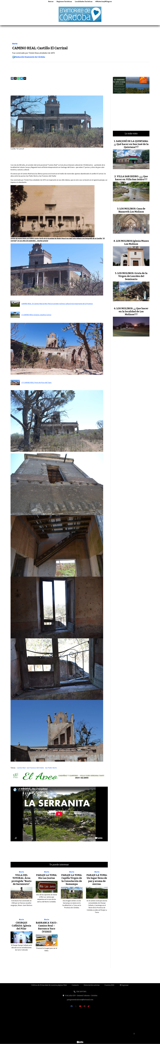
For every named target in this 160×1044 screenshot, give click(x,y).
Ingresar (125, 985)
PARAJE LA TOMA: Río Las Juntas (46, 876)
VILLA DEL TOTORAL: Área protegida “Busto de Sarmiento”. (21, 880)
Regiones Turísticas (64, 1)
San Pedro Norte (51, 768)
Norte (14, 43)
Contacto (75, 985)
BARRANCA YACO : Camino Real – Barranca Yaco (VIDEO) (46, 927)
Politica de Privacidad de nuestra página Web (49, 985)
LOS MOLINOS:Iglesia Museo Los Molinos (132, 242)
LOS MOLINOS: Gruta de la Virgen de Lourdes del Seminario (132, 276)
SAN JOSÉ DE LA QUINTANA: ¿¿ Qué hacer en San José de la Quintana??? (131, 144)
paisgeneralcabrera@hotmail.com (80, 1000)
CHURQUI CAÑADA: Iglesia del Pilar (21, 925)
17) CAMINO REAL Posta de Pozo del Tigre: (36, 382)
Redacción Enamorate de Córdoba (30, 57)
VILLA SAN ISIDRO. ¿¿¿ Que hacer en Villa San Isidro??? (131, 178)
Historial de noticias (92, 985)
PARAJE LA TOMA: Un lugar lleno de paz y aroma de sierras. (96, 880)
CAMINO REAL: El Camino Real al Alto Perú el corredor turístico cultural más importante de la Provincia (57, 304)
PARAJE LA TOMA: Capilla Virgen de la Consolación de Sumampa (71, 880)
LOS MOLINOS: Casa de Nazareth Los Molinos (131, 210)
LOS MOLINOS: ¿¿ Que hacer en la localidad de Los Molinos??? (132, 311)
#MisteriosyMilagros (103, 1)
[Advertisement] (80, 34)
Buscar (51, 1)
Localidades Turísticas (83, 1)
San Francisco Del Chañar (35, 768)
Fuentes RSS (109, 985)
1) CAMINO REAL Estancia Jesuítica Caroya (36, 315)
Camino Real (21, 768)
